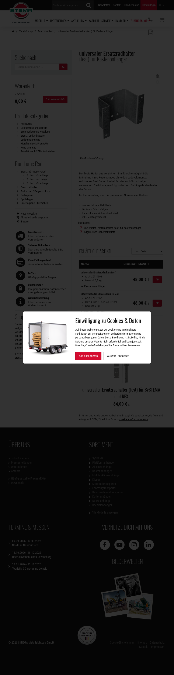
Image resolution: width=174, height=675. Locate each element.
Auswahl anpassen (118, 356)
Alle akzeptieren (88, 356)
